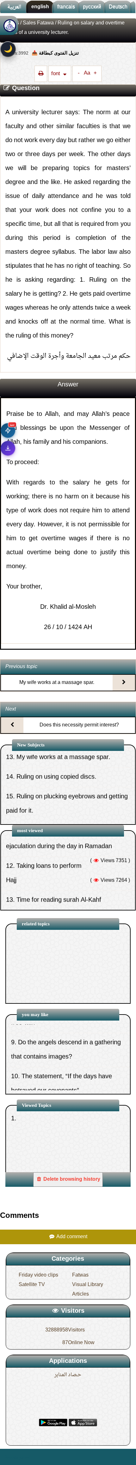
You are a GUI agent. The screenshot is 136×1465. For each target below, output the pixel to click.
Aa (87, 73)
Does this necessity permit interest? (79, 725)
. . (34, 1456)
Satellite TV (32, 1285)
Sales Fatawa (38, 23)
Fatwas (80, 1275)
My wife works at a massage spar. (56, 682)
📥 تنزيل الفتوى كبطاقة (55, 53)
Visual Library (87, 1285)
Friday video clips (38, 1275)
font (56, 74)
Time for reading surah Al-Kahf (58, 875)
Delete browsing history (71, 1179)
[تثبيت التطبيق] (8, 448)
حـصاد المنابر (67, 1375)
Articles (80, 1294)
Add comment (71, 1237)
